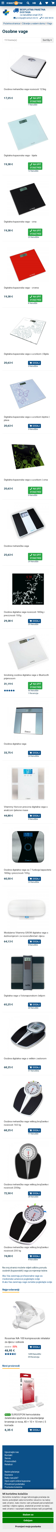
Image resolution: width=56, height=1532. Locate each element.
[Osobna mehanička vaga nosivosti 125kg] (28, 66)
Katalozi (9, 1464)
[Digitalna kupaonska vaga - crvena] (28, 264)
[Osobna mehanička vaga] (28, 523)
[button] (40, 3)
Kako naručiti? (11, 1478)
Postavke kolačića (13, 1487)
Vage (49, 23)
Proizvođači (10, 1461)
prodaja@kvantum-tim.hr (27, 18)
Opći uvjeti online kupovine (17, 1481)
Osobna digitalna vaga (15, 743)
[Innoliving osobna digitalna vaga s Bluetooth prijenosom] (28, 652)
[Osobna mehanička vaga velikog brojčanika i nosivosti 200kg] (28, 1161)
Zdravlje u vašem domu (33, 23)
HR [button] (34, 3)
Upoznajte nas (12, 1452)
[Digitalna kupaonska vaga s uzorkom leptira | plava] (28, 394)
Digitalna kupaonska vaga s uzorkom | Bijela (26, 354)
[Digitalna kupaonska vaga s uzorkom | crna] (28, 456)
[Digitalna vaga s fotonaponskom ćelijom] (28, 972)
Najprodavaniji (10, 1289)
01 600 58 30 (47, 18)
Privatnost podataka (15, 1484)
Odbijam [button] (28, 1520)
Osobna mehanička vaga (16, 546)
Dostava (9, 1475)
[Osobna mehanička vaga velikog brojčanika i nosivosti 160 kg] (28, 1098)
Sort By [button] (46, 40)
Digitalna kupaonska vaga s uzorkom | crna (26, 479)
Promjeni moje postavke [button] (28, 1526)
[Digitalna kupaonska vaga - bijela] (28, 132)
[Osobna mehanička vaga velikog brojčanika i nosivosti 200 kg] (28, 1224)
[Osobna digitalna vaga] (28, 721)
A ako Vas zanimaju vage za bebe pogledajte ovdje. (27, 1282)
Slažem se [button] (28, 1514)
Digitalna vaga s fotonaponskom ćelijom (24, 995)
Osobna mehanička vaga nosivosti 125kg (25, 89)
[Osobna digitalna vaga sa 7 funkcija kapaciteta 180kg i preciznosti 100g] (28, 847)
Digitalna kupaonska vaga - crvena (21, 287)
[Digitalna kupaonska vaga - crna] (28, 198)
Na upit (35, 100)
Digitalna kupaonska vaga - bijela (20, 155)
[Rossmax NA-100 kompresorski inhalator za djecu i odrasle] (28, 1316)
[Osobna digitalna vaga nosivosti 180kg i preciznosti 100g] (28, 589)
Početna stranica (11, 23)
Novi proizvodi (11, 1365)
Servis (8, 1458)
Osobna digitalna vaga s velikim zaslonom (25, 1058)
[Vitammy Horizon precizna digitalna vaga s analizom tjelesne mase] (28, 784)
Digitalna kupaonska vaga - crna (20, 221)
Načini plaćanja (12, 1472)
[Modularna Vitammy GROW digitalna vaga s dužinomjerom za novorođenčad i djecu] (28, 909)
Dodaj (36, 363)
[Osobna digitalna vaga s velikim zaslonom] (28, 1035)
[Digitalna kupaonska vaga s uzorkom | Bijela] (28, 331)
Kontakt (8, 1455)
